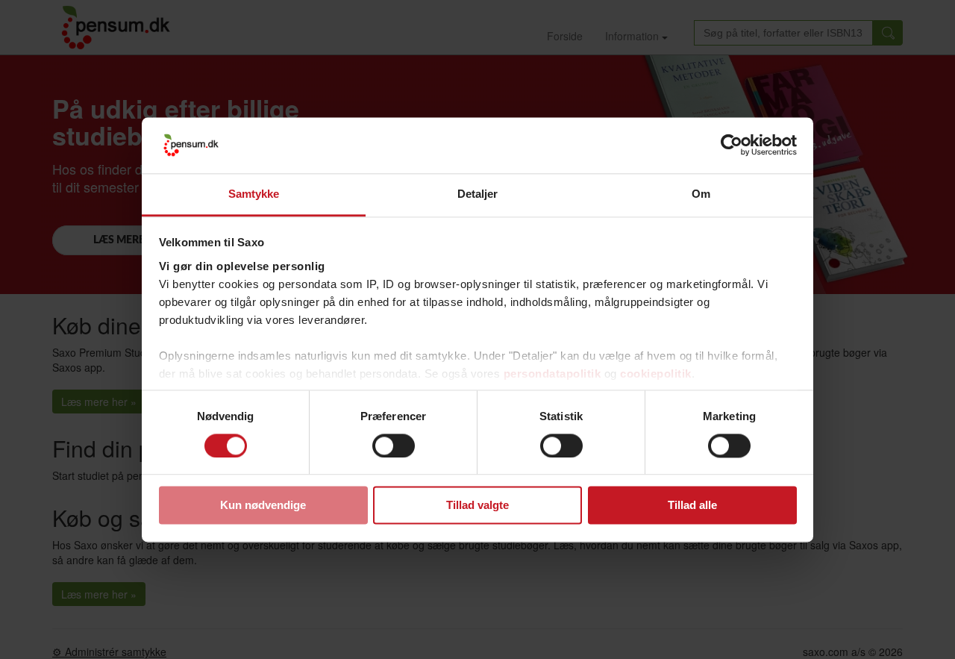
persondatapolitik (552, 373)
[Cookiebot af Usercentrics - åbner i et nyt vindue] (731, 145)
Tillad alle (692, 505)
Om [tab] (701, 193)
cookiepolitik (656, 373)
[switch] (393, 445)
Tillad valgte (477, 505)
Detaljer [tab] (477, 193)
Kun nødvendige (263, 505)
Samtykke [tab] (254, 193)
